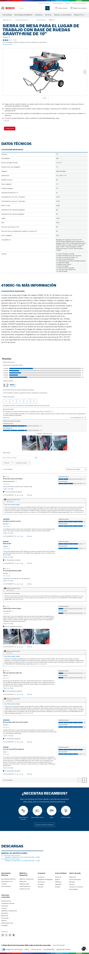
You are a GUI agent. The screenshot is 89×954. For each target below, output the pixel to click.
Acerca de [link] (58, 877)
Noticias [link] (57, 879)
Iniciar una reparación (44, 3)
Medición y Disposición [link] (24, 874)
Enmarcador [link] (5, 918)
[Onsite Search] (47, 8)
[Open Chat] (84, 949)
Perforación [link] (41, 882)
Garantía (68, 3)
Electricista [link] (4, 915)
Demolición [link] (4, 913)
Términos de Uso (36, 949)
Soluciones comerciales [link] (5, 896)
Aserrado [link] (40, 887)
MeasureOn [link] (23, 881)
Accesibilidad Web (48, 949)
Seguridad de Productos (63, 949)
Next (84, 71)
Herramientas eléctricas (21, 20)
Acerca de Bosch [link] (61, 873)
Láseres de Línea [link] (25, 889)
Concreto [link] (4, 908)
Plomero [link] (3, 920)
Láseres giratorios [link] (25, 886)
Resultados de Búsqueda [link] (45, 879)
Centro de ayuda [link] (75, 873)
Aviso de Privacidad (59, 945)
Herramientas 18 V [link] (6, 881)
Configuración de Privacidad (14, 949)
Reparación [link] (72, 877)
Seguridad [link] (58, 884)
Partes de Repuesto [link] (75, 879)
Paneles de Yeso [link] (6, 901)
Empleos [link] (57, 887)
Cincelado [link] (41, 884)
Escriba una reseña (7, 44)
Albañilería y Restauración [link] (9, 911)
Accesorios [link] (41, 873)
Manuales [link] (72, 882)
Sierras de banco (41, 20)
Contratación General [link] (7, 903)
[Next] (48, 98)
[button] (9, 128)
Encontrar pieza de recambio (44, 824)
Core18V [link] (3, 884)
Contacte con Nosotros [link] (76, 887)
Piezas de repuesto (58, 3)
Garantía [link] (71, 884)
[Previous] (40, 98)
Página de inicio (7, 20)
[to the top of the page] (86, 943)
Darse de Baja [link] (73, 889)
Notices (27, 949)
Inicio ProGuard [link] (6, 886)
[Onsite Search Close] (44, 8)
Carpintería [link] (4, 906)
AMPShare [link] (58, 882)
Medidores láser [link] (24, 884)
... (32, 20)
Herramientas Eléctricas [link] (6, 874)
